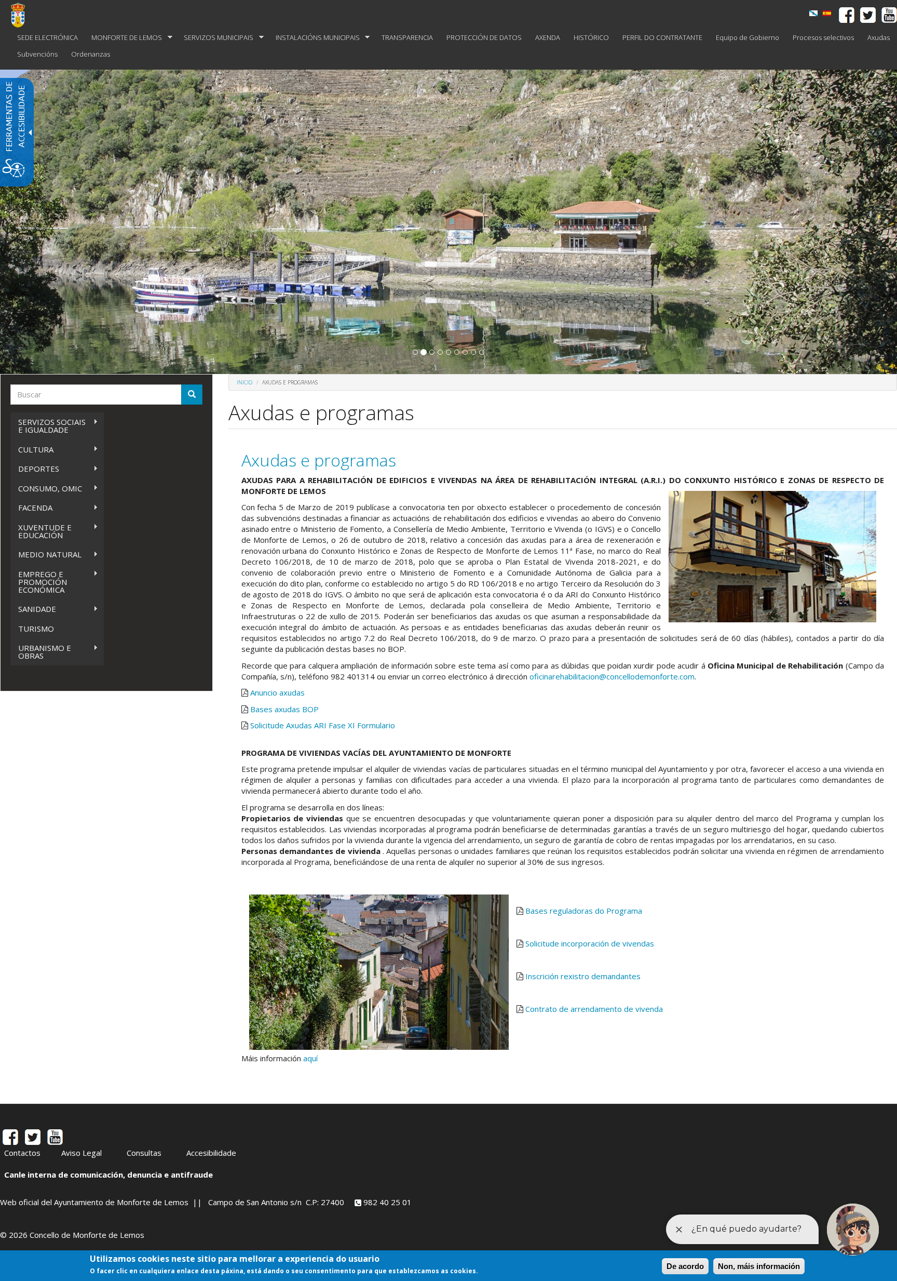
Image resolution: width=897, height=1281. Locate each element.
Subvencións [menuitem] (37, 54)
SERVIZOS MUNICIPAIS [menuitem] (215, 38)
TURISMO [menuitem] (36, 628)
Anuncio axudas (277, 692)
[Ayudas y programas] (827, 13)
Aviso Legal (81, 1152)
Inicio (244, 382)
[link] (813, 13)
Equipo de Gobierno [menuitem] (747, 37)
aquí (310, 1058)
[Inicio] (21, 15)
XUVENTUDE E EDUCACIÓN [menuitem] (41, 531)
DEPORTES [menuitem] (34, 468)
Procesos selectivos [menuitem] (823, 37)
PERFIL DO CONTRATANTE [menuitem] (662, 37)
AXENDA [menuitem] (547, 37)
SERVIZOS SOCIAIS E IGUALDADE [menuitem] (48, 426)
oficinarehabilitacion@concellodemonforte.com (612, 676)
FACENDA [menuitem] (31, 507)
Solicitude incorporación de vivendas (589, 943)
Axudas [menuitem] (878, 37)
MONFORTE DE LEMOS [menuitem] (123, 38)
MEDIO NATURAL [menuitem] (45, 554)
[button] (415, 352)
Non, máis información (759, 1266)
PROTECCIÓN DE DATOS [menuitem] (484, 37)
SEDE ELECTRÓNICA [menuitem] (47, 37)
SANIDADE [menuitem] (33, 609)
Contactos (22, 1152)
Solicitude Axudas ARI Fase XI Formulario (322, 725)
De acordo (685, 1266)
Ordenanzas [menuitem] (90, 54)
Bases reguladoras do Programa (583, 910)
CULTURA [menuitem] (31, 449)
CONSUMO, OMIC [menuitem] (46, 488)
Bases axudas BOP (284, 709)
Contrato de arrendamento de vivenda (594, 1009)
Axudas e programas (318, 460)
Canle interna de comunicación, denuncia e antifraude (108, 1174)
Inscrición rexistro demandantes (583, 976)
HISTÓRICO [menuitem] (591, 37)
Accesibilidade (211, 1152)
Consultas (144, 1152)
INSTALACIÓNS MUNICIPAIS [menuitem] (314, 38)
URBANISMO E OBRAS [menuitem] (40, 652)
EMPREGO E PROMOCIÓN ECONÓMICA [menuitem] (38, 582)
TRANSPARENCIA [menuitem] (407, 37)
